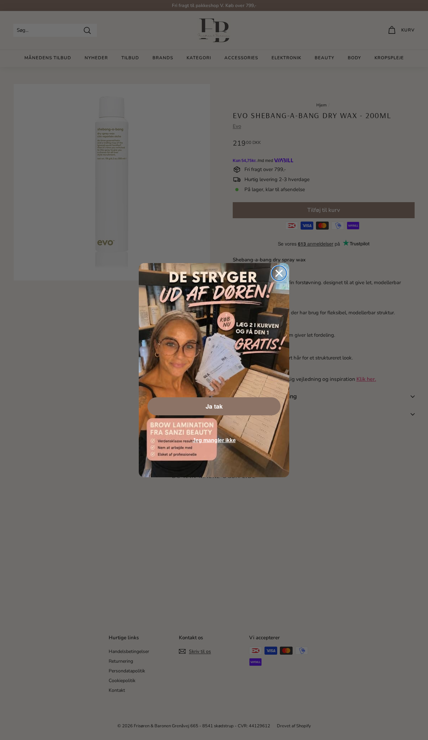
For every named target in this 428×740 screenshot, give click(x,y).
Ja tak (214, 406)
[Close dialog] (279, 273)
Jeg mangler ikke (214, 440)
